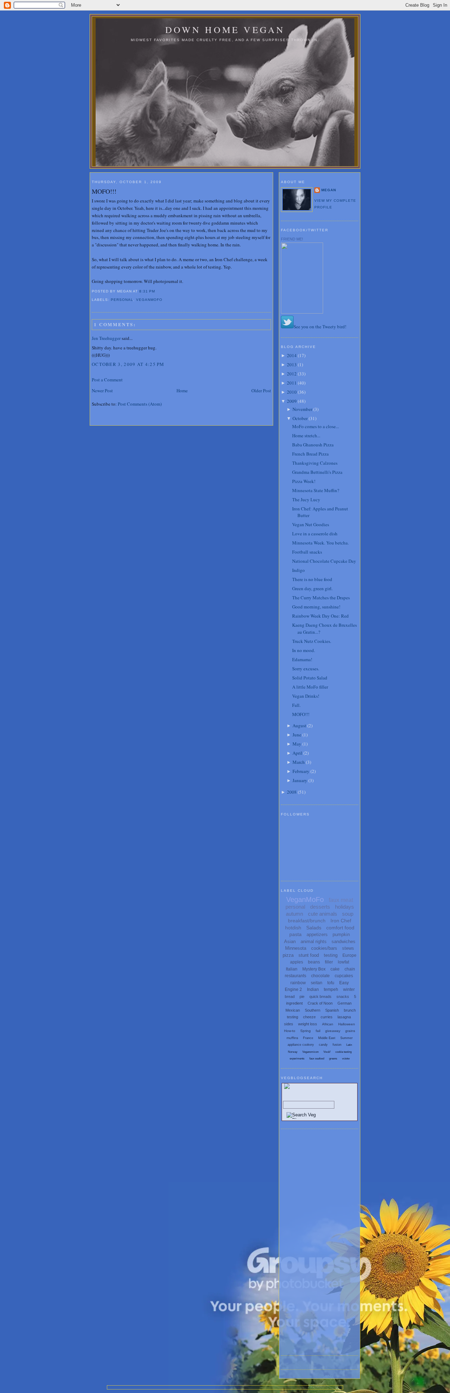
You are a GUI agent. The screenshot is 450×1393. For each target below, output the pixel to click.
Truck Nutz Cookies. (311, 641)
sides (288, 1024)
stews (348, 948)
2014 (292, 355)
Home (182, 390)
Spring (305, 1031)
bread (290, 996)
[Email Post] (157, 291)
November (302, 409)
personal (122, 300)
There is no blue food (312, 579)
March (298, 762)
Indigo (298, 570)
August (299, 725)
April (297, 753)
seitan (316, 982)
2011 (292, 383)
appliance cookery (301, 1044)
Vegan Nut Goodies (310, 524)
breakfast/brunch (307, 920)
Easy (344, 982)
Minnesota (295, 948)
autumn (294, 914)
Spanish (332, 1010)
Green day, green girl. (312, 588)
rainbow (298, 982)
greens (333, 1058)
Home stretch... (306, 435)
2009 (292, 401)
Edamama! (302, 659)
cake (335, 969)
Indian (313, 989)
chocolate (320, 975)
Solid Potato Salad (309, 678)
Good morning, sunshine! (316, 607)
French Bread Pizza (310, 454)
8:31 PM (147, 291)
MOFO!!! (104, 191)
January (299, 780)
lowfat (343, 962)
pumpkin (341, 934)
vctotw (346, 1058)
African (327, 1024)
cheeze (309, 1017)
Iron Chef (340, 920)
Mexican (292, 1010)
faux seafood (316, 1058)
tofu (330, 982)
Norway (292, 1051)
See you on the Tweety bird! (320, 326)
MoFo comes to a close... (315, 426)
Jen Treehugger (106, 338)
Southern (312, 1010)
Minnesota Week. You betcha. (320, 543)
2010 (292, 392)
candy (323, 1044)
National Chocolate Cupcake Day (324, 561)
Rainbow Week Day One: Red (320, 616)
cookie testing (343, 1051)
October (300, 418)
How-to (289, 1031)
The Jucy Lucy (306, 499)
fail (318, 1031)
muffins (292, 1038)
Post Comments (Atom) (140, 404)
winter (349, 989)
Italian (291, 969)
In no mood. (303, 650)
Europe (349, 955)
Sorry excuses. (305, 668)
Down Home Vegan (225, 30)
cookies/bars (324, 948)
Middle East (326, 1038)
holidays (344, 907)
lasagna (344, 1017)
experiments (297, 1058)
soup (347, 914)
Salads (313, 927)
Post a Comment (107, 379)
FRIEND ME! (292, 239)
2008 (292, 792)
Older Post (261, 390)
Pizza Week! (303, 481)
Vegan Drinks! (305, 696)
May (296, 744)
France (308, 1038)
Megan (328, 190)
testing (331, 955)
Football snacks (307, 552)
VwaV (326, 1051)
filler (329, 962)
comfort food (340, 927)
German (345, 1003)
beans (314, 962)
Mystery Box (314, 969)
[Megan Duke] (302, 312)
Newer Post (102, 390)
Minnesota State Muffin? (315, 490)
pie (302, 996)
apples (296, 962)
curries (327, 1017)
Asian (290, 941)
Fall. (296, 705)
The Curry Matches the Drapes (321, 597)
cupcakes (344, 975)
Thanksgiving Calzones (315, 463)
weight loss (307, 1024)
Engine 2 (293, 989)
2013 (292, 364)
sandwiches (343, 941)
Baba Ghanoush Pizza (313, 444)
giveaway (332, 1031)
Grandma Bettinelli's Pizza (317, 472)
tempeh (331, 989)
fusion (337, 1044)
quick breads (320, 996)
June (296, 734)
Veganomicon (310, 1051)
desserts (320, 907)
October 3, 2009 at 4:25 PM (128, 364)
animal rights (314, 941)
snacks (342, 996)
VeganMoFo (149, 300)
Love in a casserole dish (315, 533)
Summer (346, 1038)
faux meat (341, 900)
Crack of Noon (320, 1003)
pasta (295, 934)
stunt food (308, 955)
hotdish (293, 927)
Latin (349, 1044)
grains (350, 1031)
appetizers (317, 934)
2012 (292, 373)
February (300, 771)
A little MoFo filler (310, 687)
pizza (288, 955)
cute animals (322, 914)
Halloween (346, 1024)
